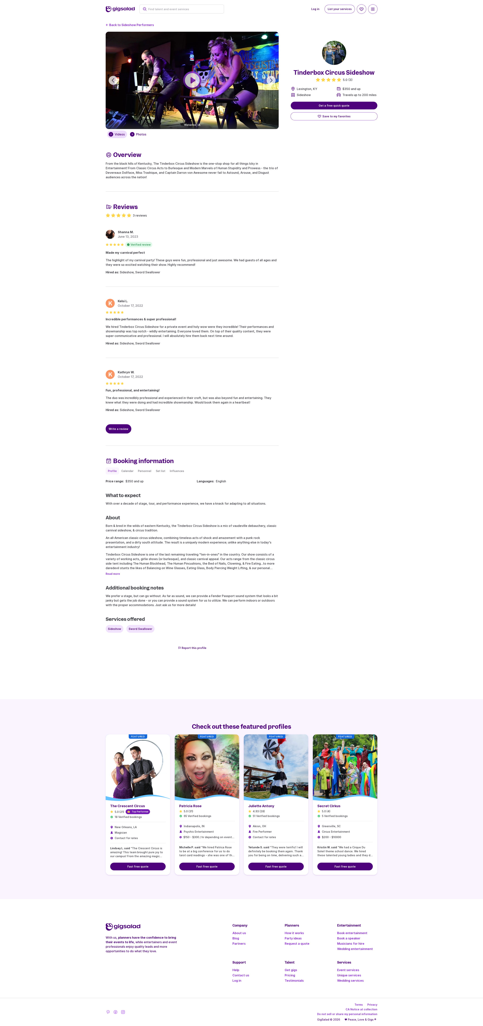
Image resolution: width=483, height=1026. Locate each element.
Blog (235, 938)
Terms (359, 1004)
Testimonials (294, 980)
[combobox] (184, 9)
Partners (239, 943)
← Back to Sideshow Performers (130, 25)
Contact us (240, 975)
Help (235, 970)
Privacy (372, 1004)
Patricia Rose (190, 806)
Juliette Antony (261, 806)
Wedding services (350, 980)
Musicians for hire (350, 943)
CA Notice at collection (361, 1009)
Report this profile (194, 647)
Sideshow (304, 95)
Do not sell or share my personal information (347, 1014)
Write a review (118, 428)
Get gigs (291, 970)
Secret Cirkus (328, 806)
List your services (340, 9)
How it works (294, 933)
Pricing (290, 975)
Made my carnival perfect (125, 252)
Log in (315, 9)
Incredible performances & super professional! (141, 319)
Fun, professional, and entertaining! (133, 390)
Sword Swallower (140, 628)
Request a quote (297, 943)
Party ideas (293, 938)
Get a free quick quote (334, 105)
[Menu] (372, 9)
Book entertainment (352, 933)
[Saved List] (361, 9)
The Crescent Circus (127, 806)
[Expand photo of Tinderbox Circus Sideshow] (334, 53)
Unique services (349, 975)
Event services (348, 970)
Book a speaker (348, 938)
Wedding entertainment (355, 949)
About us (239, 933)
